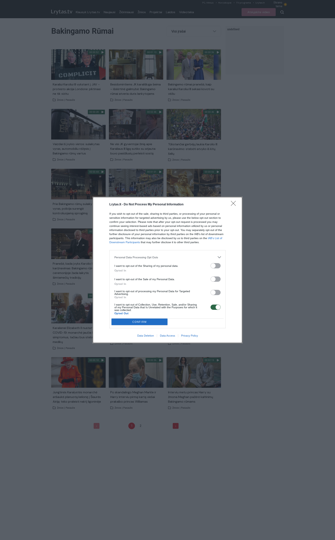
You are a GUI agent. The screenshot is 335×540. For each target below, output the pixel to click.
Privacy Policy (189, 335)
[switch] (216, 265)
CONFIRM (139, 321)
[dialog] (167, 270)
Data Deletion (145, 335)
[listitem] (167, 257)
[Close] (234, 204)
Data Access (167, 335)
